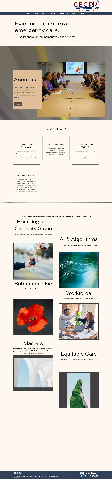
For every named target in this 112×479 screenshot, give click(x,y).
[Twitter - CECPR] (20, 473)
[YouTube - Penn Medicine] (15, 473)
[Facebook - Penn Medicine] (17, 473)
